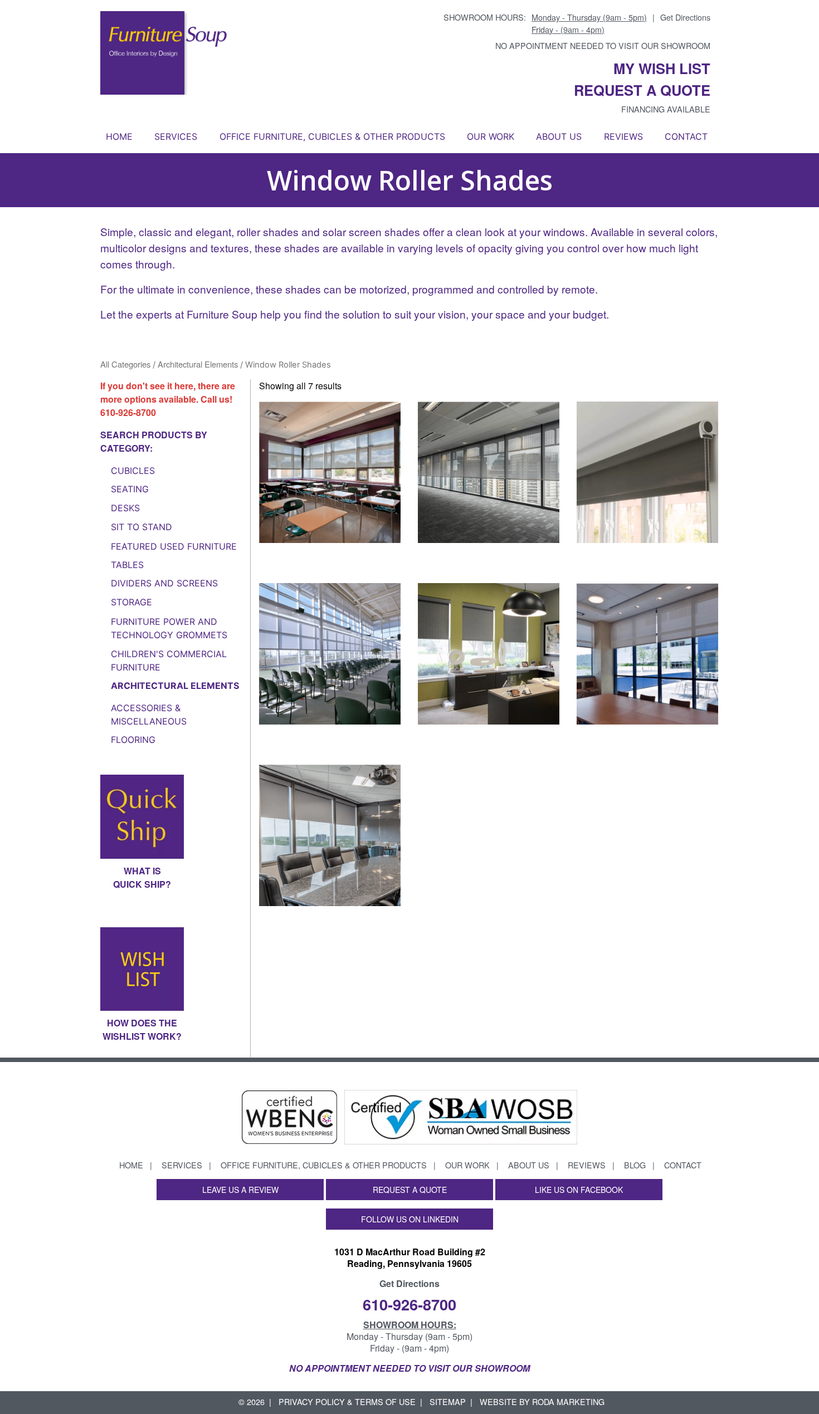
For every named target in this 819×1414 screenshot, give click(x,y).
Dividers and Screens (164, 583)
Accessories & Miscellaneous (149, 714)
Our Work (490, 136)
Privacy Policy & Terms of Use (347, 1401)
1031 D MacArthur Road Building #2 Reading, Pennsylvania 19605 (409, 1257)
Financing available (665, 109)
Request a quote (642, 90)
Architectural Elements (198, 364)
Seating (130, 489)
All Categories (125, 364)
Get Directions (685, 17)
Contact (686, 136)
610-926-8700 (128, 412)
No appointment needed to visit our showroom (602, 45)
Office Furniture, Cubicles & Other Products (332, 136)
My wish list (661, 68)
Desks (125, 507)
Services (175, 136)
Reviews (623, 136)
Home (119, 136)
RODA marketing (568, 1401)
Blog (635, 1165)
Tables (127, 564)
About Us (559, 136)
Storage (131, 602)
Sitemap (448, 1401)
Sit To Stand (141, 526)
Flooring (133, 739)
